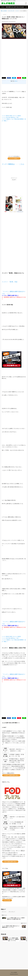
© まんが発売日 (14, 972)
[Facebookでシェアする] (9, 78)
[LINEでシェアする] (24, 78)
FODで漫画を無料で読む (10, 861)
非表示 (16, 81)
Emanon (16, 974)
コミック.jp (7, 900)
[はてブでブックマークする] (14, 78)
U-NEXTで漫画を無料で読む (11, 775)
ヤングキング (12, 911)
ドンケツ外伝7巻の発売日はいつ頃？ (10, 117)
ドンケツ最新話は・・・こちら (13, 164)
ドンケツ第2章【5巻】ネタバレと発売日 (11, 115)
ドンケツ (4, 14)
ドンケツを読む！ (14, 158)
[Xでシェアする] (4, 78)
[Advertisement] (14, 56)
